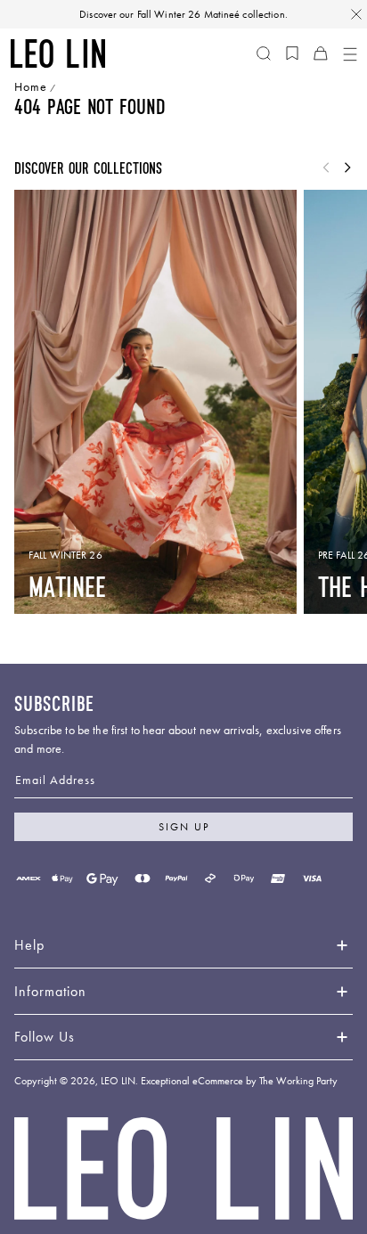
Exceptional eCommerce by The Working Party (239, 1081)
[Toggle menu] (349, 53)
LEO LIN (118, 1081)
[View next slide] (347, 168)
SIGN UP (184, 827)
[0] (292, 53)
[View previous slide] (326, 168)
